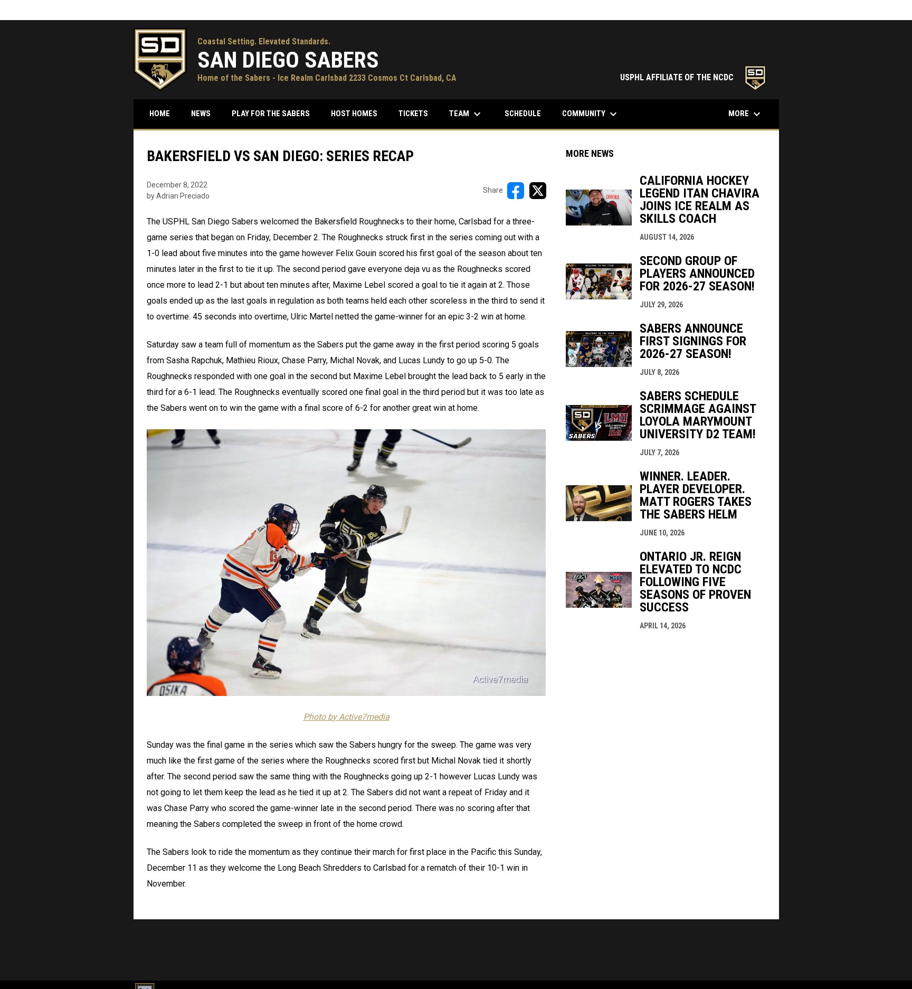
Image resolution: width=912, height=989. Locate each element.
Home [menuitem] (159, 113)
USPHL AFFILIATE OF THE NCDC (694, 77)
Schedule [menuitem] (527, 113)
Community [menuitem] (591, 114)
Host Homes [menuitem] (354, 113)
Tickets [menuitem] (413, 113)
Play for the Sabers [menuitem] (271, 113)
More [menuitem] (745, 114)
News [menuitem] (201, 113)
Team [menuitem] (466, 114)
